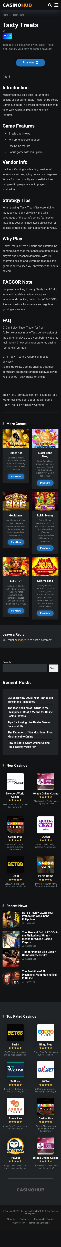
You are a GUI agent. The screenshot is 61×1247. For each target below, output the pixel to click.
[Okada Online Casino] (45, 789)
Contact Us (25, 1219)
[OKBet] (45, 1077)
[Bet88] (15, 871)
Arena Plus (15, 1118)
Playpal (15, 1157)
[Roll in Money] (45, 509)
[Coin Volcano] (45, 574)
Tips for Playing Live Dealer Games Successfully (29, 724)
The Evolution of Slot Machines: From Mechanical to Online (30, 734)
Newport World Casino (15, 795)
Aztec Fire (16, 581)
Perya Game (45, 876)
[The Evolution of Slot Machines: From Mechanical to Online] (11, 985)
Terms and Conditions (39, 1222)
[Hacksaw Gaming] (7, 36)
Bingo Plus (45, 1044)
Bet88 (15, 876)
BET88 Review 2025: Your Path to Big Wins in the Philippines (30, 699)
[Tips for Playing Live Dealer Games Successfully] (11, 966)
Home (5, 15)
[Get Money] (16, 509)
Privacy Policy (18, 1222)
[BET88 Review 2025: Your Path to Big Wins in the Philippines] (11, 927)
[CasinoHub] (17, 5)
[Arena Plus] (15, 1114)
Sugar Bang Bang (45, 454)
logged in (23, 640)
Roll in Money (45, 515)
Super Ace (16, 453)
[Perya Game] (45, 871)
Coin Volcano (45, 580)
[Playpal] (15, 1153)
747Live (15, 1081)
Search (7, 662)
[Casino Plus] (15, 832)
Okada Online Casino (45, 793)
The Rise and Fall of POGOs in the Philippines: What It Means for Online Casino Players (30, 711)
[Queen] (45, 832)
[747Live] (15, 1077)
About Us (11, 1219)
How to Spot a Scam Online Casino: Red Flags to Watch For (29, 744)
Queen (46, 836)
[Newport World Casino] (15, 789)
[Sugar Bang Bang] (45, 447)
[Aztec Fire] (16, 575)
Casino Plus (15, 836)
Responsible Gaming (44, 1219)
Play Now (29, 62)
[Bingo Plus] (45, 1040)
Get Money (16, 515)
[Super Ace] (16, 447)
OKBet (46, 1081)
